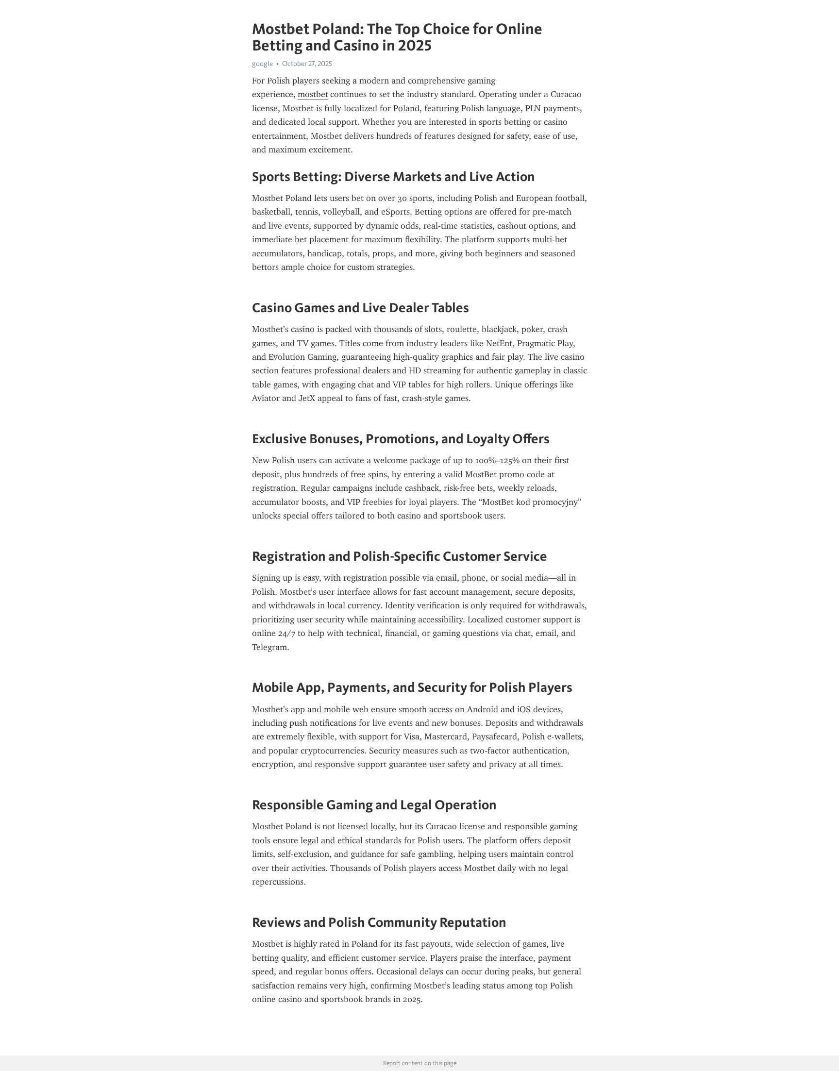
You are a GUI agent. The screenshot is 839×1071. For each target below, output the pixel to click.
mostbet (313, 94)
